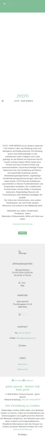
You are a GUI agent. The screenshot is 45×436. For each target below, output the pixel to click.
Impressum (22, 364)
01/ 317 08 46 (24, 333)
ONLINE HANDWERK (31, 400)
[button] (22, 434)
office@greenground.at (26, 338)
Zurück (22, 233)
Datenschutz (22, 369)
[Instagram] (28, 380)
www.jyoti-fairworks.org (22, 224)
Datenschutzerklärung (22, 429)
